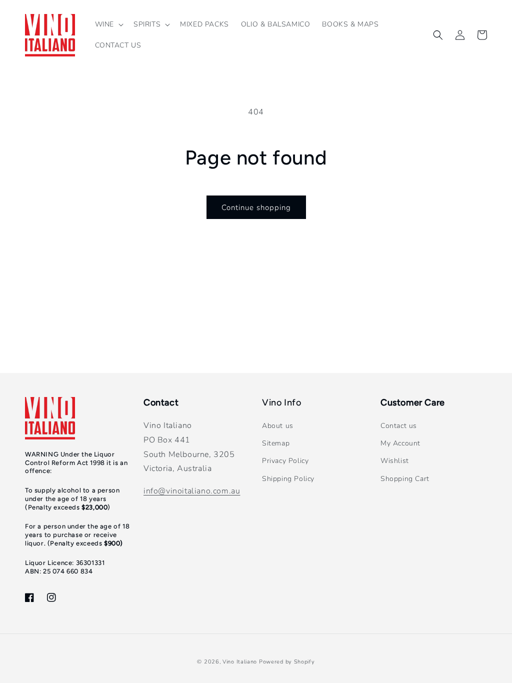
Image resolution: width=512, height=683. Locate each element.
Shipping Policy (288, 479)
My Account (400, 443)
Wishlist (394, 461)
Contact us (398, 425)
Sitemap (276, 443)
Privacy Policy (285, 461)
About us (278, 425)
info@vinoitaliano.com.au (192, 491)
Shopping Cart (405, 479)
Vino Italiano (239, 662)
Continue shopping (256, 207)
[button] (108, 24)
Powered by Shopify (287, 662)
